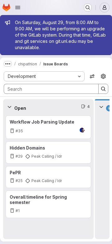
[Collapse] (9, 106)
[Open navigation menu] (18, 8)
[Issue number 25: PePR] (48, 177)
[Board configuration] (103, 76)
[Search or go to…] (87, 7)
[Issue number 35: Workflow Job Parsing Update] (48, 127)
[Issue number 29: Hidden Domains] (48, 152)
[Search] (103, 89)
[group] (48, 176)
